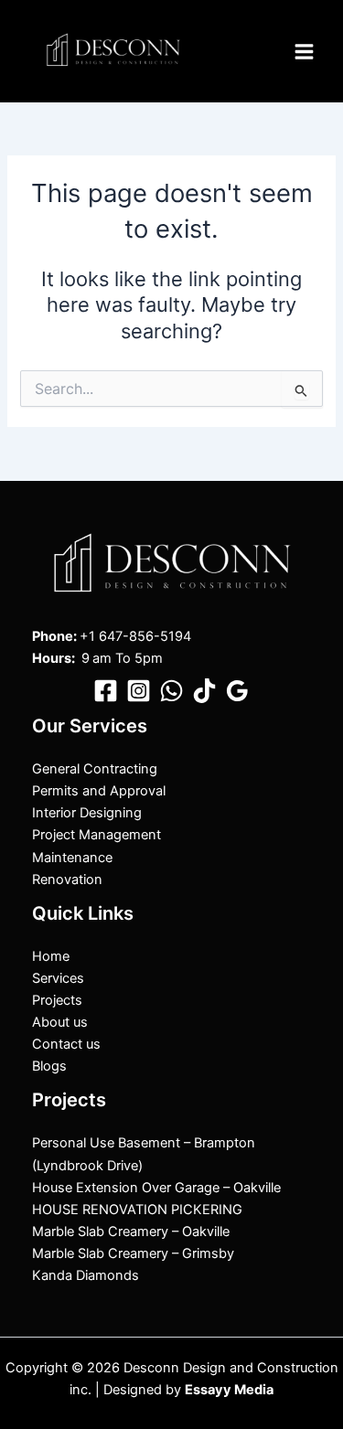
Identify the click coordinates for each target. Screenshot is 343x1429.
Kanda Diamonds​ (85, 1275)
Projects (57, 1000)
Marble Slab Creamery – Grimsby (133, 1253)
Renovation (67, 879)
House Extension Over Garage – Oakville (156, 1187)
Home (51, 956)
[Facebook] (105, 690)
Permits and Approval (99, 791)
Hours (51, 658)
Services (58, 978)
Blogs (49, 1066)
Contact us (66, 1044)
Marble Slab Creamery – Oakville (131, 1231)
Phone (52, 636)
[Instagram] (138, 690)
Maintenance (72, 857)
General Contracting (94, 769)
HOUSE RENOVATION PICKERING (137, 1209)
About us (60, 1022)
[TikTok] (204, 690)
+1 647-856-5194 (135, 636)
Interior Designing (87, 813)
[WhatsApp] (171, 690)
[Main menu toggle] (304, 51)
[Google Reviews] (237, 690)
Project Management (96, 834)
